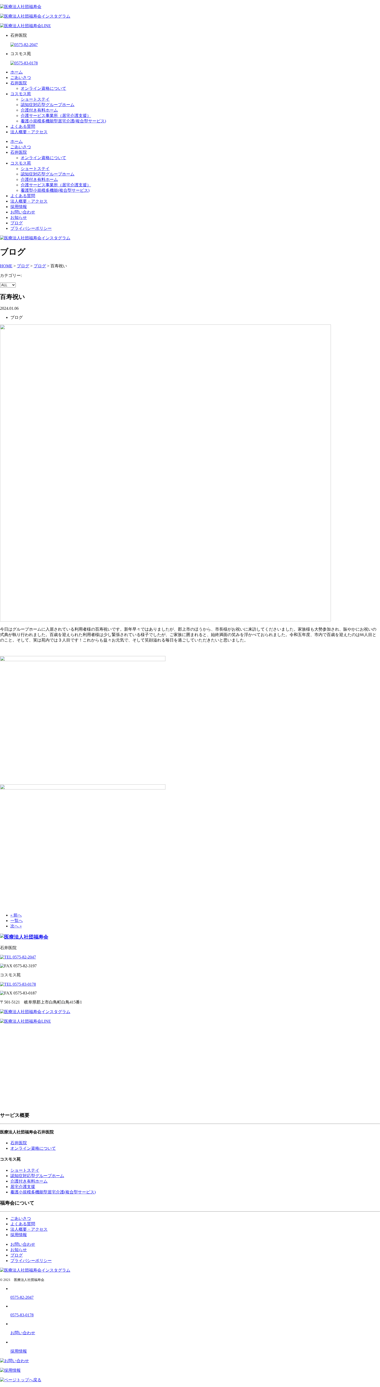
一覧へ (16, 920)
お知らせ (18, 217)
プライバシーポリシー (31, 228)
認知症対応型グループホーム (47, 104)
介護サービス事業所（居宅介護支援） (56, 115)
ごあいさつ (20, 77)
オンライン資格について (43, 88)
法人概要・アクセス (29, 132)
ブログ (16, 223)
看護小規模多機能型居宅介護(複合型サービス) (63, 121)
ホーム (16, 72)
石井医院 (18, 83)
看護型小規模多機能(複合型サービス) (55, 190)
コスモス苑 (20, 94)
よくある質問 (22, 126)
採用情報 (18, 206)
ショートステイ (35, 99)
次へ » (16, 926)
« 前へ (16, 915)
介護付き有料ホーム (39, 110)
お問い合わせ (22, 212)
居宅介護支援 (22, 1186)
